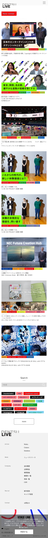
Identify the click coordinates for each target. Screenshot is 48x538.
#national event (31, 393)
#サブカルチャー (29, 405)
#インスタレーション (35, 412)
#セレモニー (23, 397)
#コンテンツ (29, 401)
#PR (19, 137)
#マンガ (17, 405)
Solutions (27, 451)
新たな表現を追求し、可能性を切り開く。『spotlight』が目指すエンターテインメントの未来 (23, 55)
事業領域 (27, 472)
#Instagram (7, 412)
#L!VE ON (12, 49)
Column (26, 447)
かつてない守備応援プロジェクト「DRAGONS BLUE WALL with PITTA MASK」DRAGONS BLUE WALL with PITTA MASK (23, 363)
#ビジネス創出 (35, 92)
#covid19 (34, 137)
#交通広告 (20, 412)
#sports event (26, 137)
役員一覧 (27, 479)
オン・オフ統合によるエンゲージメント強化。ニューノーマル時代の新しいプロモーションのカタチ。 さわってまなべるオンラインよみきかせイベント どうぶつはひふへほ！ (23, 318)
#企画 (28, 92)
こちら (27, 523)
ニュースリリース (30, 457)
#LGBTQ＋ (7, 409)
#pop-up (6, 405)
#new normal (34, 49)
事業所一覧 (27, 476)
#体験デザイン (40, 312)
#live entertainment (22, 49)
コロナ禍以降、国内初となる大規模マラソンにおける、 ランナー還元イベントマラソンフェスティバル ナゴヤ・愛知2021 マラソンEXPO (24, 144)
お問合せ (27, 503)
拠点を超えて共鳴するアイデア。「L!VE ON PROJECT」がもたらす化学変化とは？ (11, 99)
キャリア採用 (28, 494)
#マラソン (41, 137)
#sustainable (8, 393)
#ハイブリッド (21, 409)
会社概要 (27, 466)
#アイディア (22, 92)
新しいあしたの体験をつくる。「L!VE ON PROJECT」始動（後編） (12, 188)
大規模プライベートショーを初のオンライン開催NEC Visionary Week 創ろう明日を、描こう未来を (16, 274)
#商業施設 (17, 401)
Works (26, 444)
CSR (25, 482)
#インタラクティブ (30, 312)
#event (4, 137)
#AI (19, 393)
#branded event (7, 269)
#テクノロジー (38, 269)
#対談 (42, 92)
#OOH (32, 409)
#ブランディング (37, 397)
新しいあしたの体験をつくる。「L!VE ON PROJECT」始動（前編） (12, 231)
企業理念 (27, 469)
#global (4, 49)
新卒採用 (27, 491)
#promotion (21, 312)
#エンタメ (41, 49)
